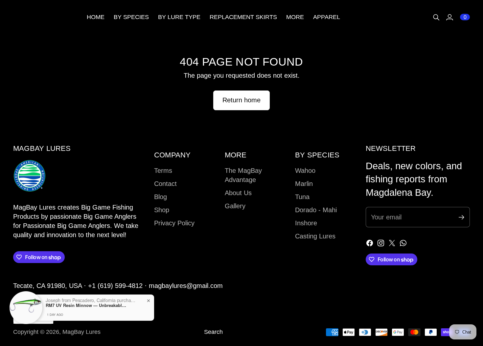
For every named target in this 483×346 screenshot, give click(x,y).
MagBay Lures (81, 332)
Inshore (306, 223)
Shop (161, 210)
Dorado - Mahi (316, 210)
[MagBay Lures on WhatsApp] (403, 243)
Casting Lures (315, 236)
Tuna (302, 196)
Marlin (304, 183)
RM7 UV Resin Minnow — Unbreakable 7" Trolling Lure (87, 305)
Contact (165, 183)
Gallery (235, 206)
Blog (160, 196)
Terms (163, 170)
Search (213, 332)
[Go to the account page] (449, 17)
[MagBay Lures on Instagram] (381, 243)
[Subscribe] (461, 217)
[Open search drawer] (436, 17)
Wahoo (305, 170)
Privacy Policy (174, 223)
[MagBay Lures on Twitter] (392, 243)
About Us (238, 192)
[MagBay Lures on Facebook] (370, 243)
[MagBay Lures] (46, 17)
